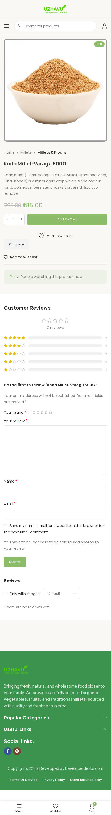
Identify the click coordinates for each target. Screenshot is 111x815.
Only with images (24, 593)
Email (10, 503)
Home (9, 152)
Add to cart (67, 219)
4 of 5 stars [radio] (46, 412)
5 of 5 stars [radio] (50, 412)
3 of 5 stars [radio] (42, 412)
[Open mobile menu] (6, 26)
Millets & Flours (51, 152)
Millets (26, 152)
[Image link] (16, 669)
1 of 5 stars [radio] (34, 412)
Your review (15, 421)
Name (10, 481)
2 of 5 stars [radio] (38, 412)
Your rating (15, 412)
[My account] (104, 26)
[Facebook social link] (8, 751)
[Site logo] (55, 8)
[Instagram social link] (17, 751)
